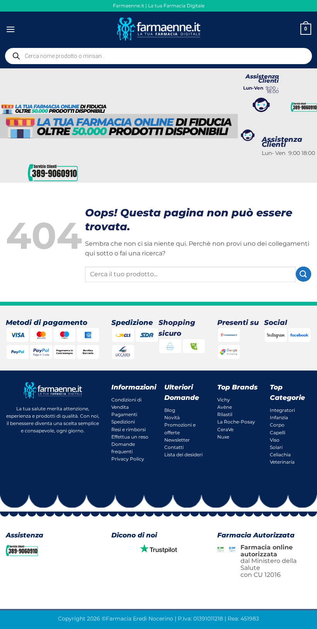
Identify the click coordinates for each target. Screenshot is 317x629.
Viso (275, 440)
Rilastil (224, 414)
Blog (169, 410)
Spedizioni (123, 422)
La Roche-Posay (236, 422)
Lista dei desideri (183, 454)
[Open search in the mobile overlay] (158, 56)
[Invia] (303, 274)
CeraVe (225, 429)
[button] (10, 29)
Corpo (277, 425)
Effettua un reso (129, 437)
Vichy (223, 400)
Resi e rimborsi (128, 429)
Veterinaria (282, 462)
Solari (276, 447)
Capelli (277, 432)
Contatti (174, 447)
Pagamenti (124, 414)
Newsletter (177, 440)
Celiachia (280, 454)
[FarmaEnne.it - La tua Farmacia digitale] (159, 29)
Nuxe (223, 437)
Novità (172, 417)
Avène (224, 407)
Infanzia (279, 417)
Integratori (282, 410)
